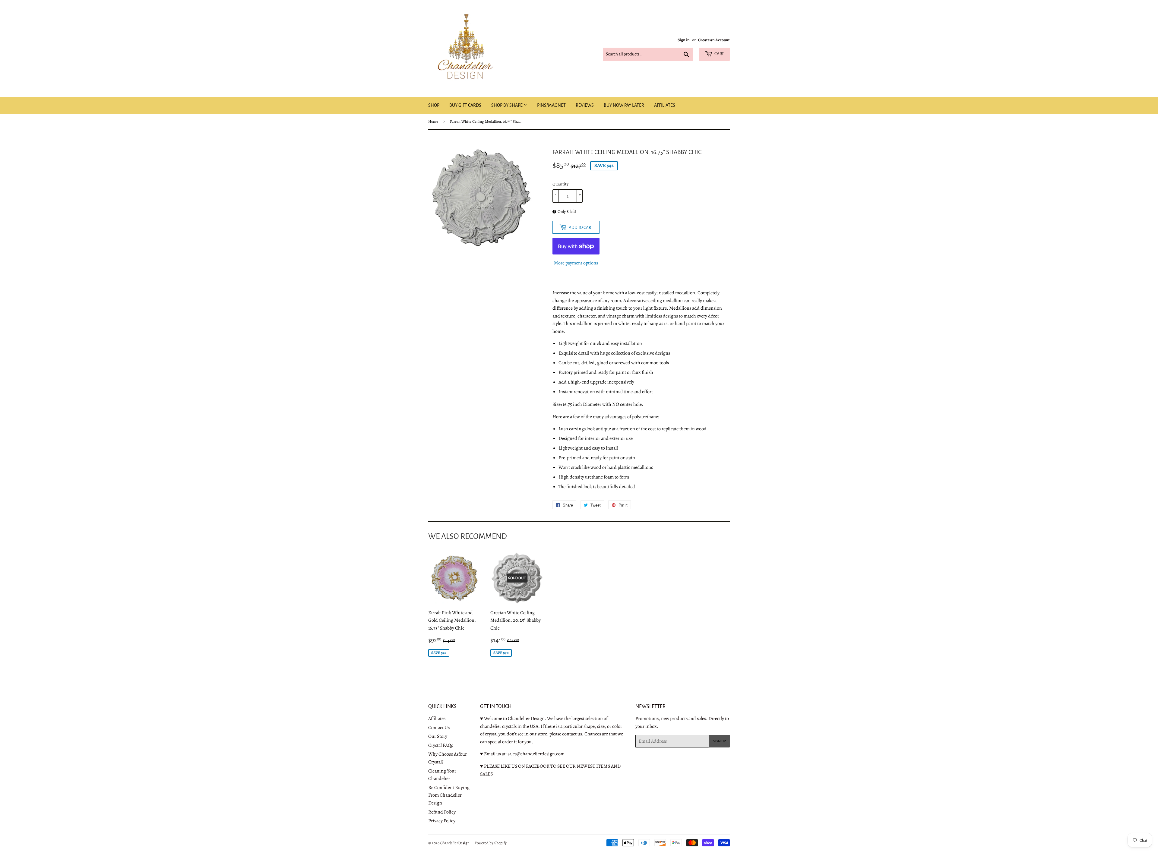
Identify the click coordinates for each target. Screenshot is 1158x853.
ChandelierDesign (455, 842)
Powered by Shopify (491, 842)
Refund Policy (442, 812)
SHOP (433, 105)
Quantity (560, 184)
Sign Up (719, 741)
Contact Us (439, 727)
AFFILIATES (664, 105)
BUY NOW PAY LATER (624, 105)
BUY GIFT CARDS (465, 105)
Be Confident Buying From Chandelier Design (449, 795)
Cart (719, 54)
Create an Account (714, 40)
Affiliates (436, 718)
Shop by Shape (507, 105)
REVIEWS (585, 105)
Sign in (684, 40)
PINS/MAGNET (551, 105)
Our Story (437, 736)
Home (433, 121)
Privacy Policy (441, 820)
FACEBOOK (537, 766)
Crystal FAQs (440, 745)
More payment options (576, 263)
